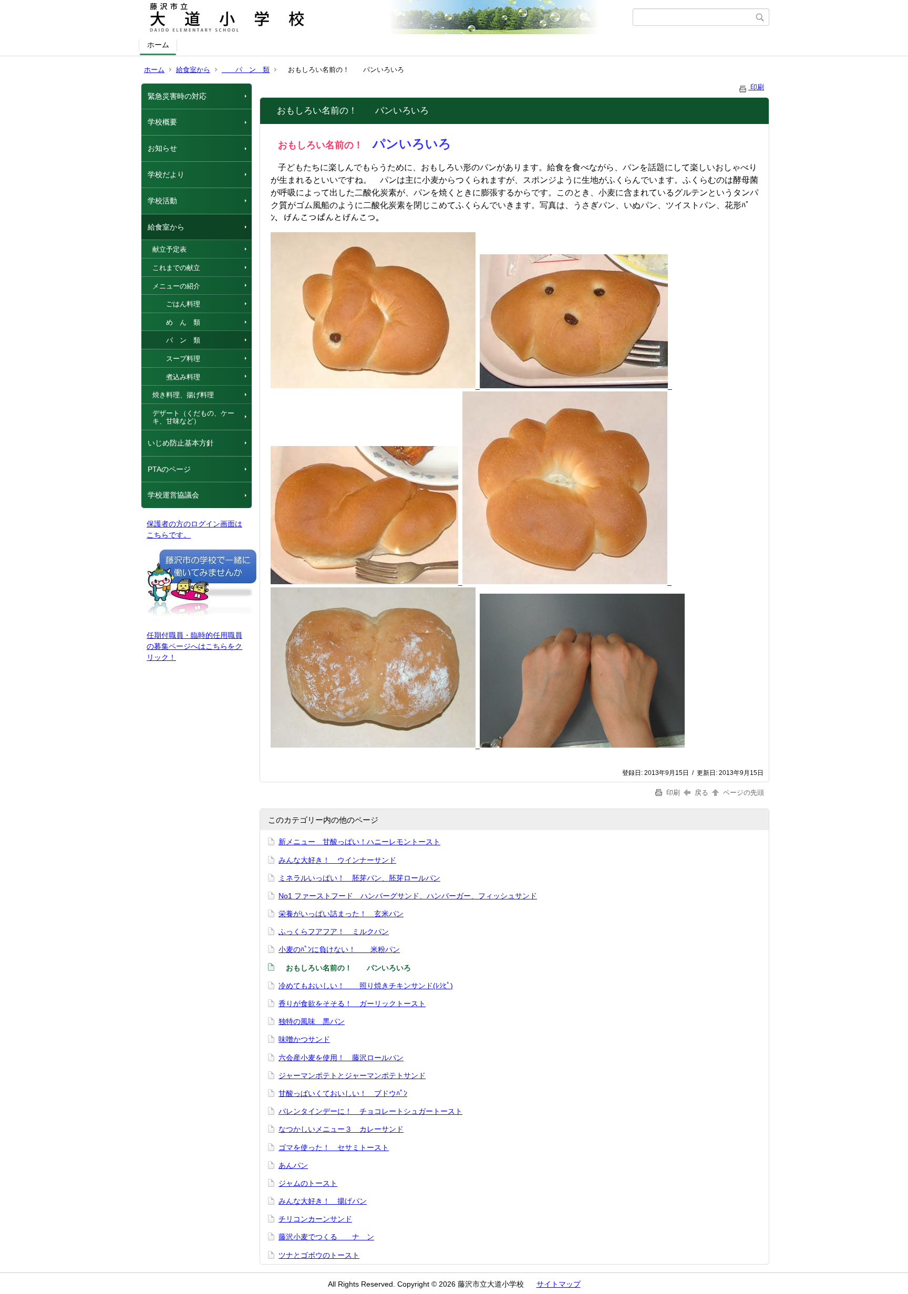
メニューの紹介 (176, 286)
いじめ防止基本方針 (181, 443)
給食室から (193, 70)
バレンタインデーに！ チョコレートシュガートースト (370, 1111)
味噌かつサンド (304, 1039)
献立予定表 (169, 249)
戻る (701, 792)
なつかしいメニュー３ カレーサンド (341, 1129)
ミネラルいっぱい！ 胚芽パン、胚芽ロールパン (359, 878)
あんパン (293, 1165)
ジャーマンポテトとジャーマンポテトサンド (352, 1075)
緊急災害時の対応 (177, 96)
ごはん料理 (176, 304)
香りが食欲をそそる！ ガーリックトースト (352, 1003)
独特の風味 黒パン (311, 1021)
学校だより (166, 174)
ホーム (158, 44)
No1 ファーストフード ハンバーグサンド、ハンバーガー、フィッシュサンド (407, 896)
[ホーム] (387, 17)
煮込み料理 (176, 377)
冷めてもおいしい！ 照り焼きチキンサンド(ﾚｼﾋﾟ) (365, 985)
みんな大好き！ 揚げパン (322, 1201)
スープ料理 (176, 359)
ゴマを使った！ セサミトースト (333, 1147)
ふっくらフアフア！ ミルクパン (333, 931)
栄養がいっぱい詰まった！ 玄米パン (341, 913)
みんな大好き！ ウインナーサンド (337, 860)
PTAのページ (169, 469)
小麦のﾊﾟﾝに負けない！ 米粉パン (339, 949)
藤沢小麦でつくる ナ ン (326, 1237)
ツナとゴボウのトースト (318, 1255)
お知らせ (162, 148)
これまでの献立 (176, 268)
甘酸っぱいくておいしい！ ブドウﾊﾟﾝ (342, 1093)
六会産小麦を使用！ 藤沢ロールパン (341, 1057)
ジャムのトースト (307, 1183)
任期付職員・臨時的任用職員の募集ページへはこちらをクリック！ (194, 646)
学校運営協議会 (173, 495)
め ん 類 (176, 322)
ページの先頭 (742, 792)
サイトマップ (558, 1284)
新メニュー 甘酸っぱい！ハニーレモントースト (359, 841)
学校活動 (162, 200)
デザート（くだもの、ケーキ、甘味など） (193, 417)
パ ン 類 (246, 70)
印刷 (756, 87)
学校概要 (162, 122)
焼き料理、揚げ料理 (183, 395)
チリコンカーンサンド (315, 1219)
